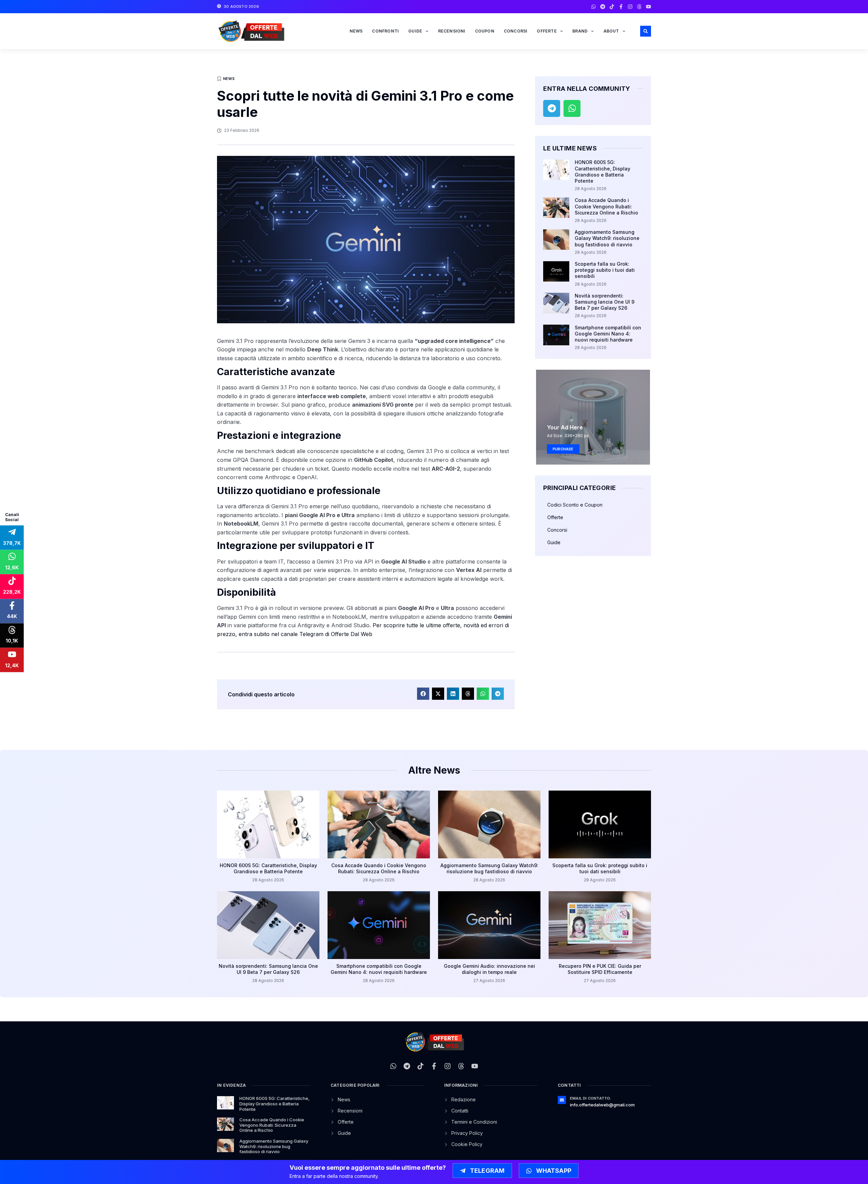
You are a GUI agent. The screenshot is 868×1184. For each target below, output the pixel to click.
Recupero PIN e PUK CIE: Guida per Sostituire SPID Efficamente (600, 969)
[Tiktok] (611, 6)
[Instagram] (630, 6)
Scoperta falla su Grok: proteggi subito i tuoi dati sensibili (605, 270)
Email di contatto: (590, 1098)
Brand (580, 31)
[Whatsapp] (593, 6)
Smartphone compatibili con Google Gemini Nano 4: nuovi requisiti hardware (608, 334)
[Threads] (639, 6)
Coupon (484, 31)
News (356, 31)
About (611, 31)
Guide (415, 31)
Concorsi (516, 31)
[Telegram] (602, 6)
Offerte (546, 31)
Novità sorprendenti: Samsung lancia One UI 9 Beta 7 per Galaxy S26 (604, 302)
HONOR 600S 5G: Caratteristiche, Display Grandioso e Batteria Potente (602, 171)
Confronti (385, 31)
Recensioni (452, 31)
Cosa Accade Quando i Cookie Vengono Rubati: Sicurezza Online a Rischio (606, 206)
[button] (645, 31)
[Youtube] (648, 6)
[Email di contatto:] (562, 1100)
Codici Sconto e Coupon (575, 505)
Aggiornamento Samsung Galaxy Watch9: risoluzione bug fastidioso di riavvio (607, 238)
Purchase (563, 449)
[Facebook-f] (621, 6)
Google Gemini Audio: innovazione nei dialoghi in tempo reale (489, 969)
